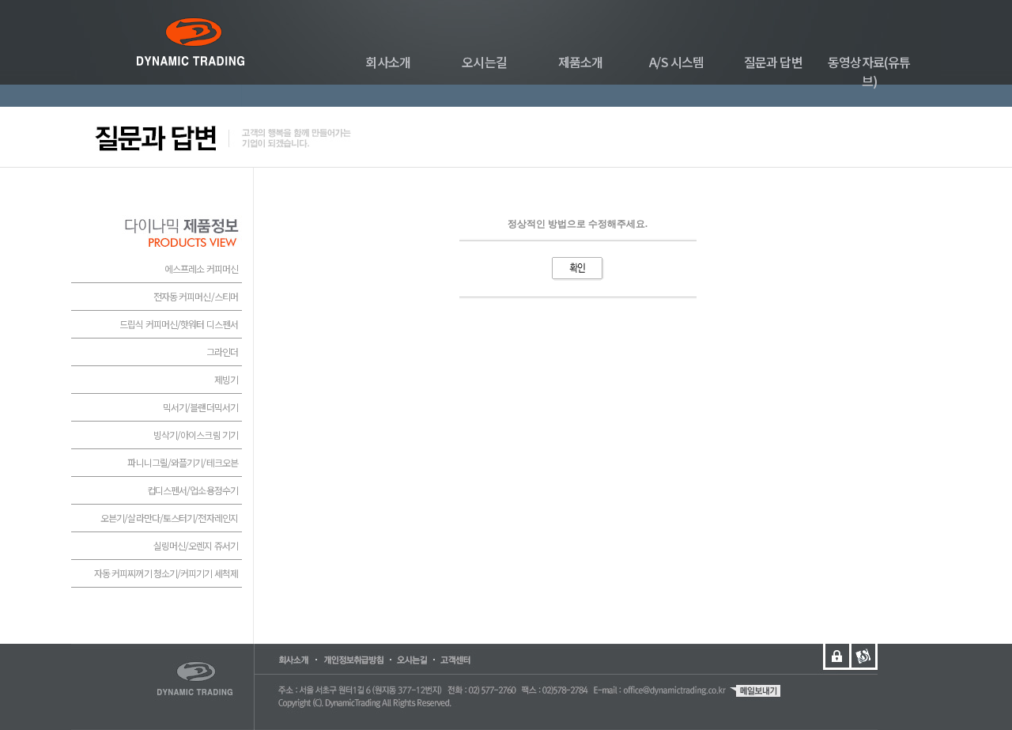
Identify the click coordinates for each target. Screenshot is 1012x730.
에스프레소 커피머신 (201, 268)
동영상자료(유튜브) (869, 71)
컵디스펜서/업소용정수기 (192, 490)
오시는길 (484, 61)
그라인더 (222, 351)
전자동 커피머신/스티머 (195, 296)
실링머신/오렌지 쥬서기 (195, 545)
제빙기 (226, 379)
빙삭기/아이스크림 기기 (195, 434)
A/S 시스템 (676, 61)
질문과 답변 (773, 61)
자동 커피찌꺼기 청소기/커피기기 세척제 (166, 573)
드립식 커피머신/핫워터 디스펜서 (178, 324)
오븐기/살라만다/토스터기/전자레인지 (169, 517)
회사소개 (387, 61)
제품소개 (580, 61)
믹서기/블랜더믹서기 (200, 407)
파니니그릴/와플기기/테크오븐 (182, 462)
